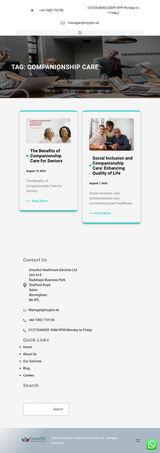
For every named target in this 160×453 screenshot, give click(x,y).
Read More (40, 201)
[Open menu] (80, 33)
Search (58, 409)
